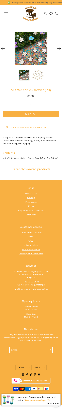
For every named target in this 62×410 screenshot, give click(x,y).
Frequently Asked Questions (31, 210)
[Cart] (57, 13)
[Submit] (49, 350)
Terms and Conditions (31, 232)
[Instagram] (23, 374)
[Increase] (36, 105)
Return (31, 241)
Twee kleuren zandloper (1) (36, 400)
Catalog (31, 197)
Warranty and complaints (31, 254)
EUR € (37, 367)
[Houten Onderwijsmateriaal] (31, 13)
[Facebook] (27, 374)
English (21, 367)
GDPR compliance (31, 249)
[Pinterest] (35, 374)
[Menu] (6, 14)
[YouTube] (39, 374)
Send (31, 237)
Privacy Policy (31, 245)
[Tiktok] (31, 374)
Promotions (31, 202)
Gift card (31, 206)
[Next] (59, 48)
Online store (31, 193)
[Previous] (3, 48)
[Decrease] (26, 105)
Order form (31, 215)
